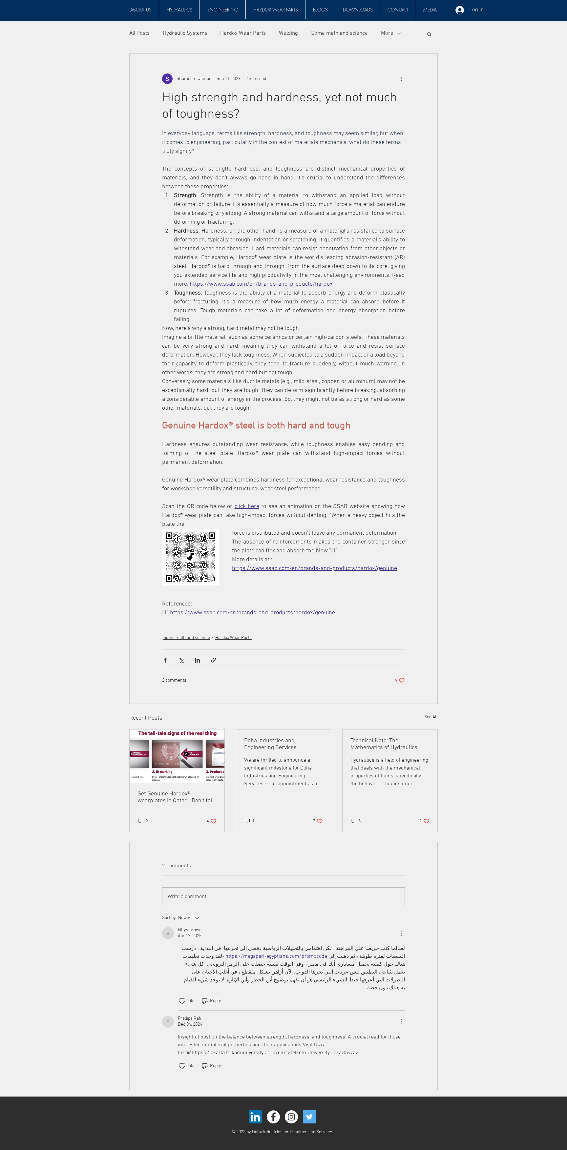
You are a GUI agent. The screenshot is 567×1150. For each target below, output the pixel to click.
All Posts (139, 33)
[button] (179, 9)
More (387, 33)
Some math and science (339, 33)
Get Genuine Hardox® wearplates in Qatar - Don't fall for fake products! (175, 797)
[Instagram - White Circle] (291, 1116)
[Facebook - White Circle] (273, 1116)
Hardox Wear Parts (243, 33)
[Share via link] (213, 660)
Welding (288, 33)
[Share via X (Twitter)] (181, 660)
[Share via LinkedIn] (197, 660)
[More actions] (401, 79)
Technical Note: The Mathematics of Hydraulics (383, 744)
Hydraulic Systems (185, 33)
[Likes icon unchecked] (182, 1001)
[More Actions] (401, 933)
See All (431, 717)
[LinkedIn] (255, 1116)
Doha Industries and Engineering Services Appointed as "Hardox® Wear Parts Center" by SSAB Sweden (283, 744)
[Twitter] (309, 1116)
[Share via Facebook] (165, 660)
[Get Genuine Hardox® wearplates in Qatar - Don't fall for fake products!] (177, 756)
